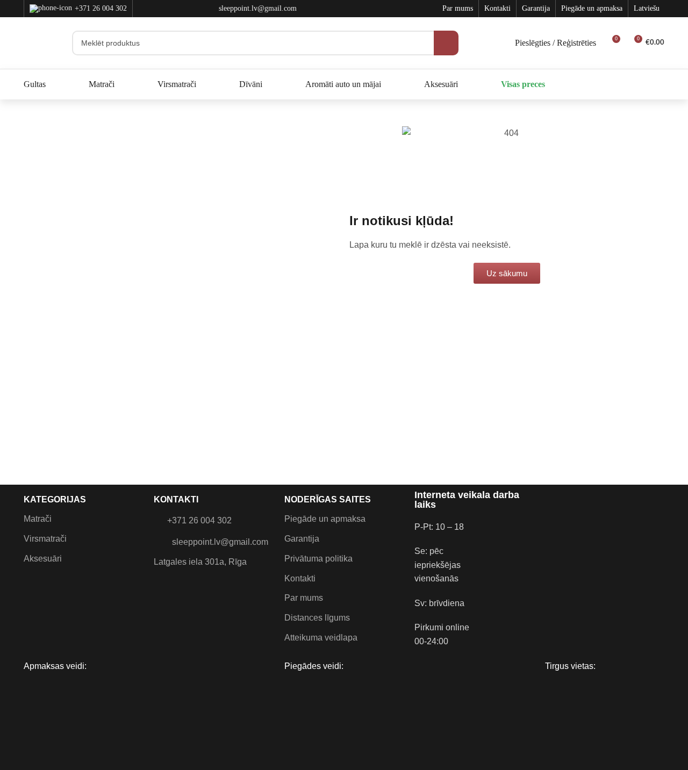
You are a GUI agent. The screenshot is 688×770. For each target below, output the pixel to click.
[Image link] (553, 526)
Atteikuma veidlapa (320, 637)
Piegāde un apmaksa (325, 518)
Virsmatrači (45, 538)
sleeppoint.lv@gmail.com (220, 541)
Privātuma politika (318, 558)
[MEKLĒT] (446, 43)
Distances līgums (317, 617)
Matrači (38, 518)
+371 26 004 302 (101, 8)
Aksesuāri (43, 558)
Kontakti (300, 578)
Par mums (303, 597)
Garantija (301, 538)
